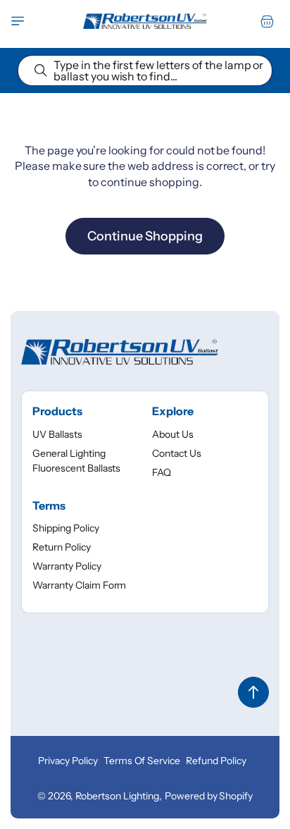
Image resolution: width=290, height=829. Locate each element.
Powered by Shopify (209, 796)
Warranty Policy (66, 566)
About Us (173, 434)
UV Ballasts (57, 434)
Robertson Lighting (117, 796)
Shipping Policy (65, 528)
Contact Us (176, 453)
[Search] (41, 70)
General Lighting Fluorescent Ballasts (76, 460)
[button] (17, 21)
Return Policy (61, 547)
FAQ (161, 472)
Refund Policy (216, 760)
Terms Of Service (141, 760)
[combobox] (145, 70)
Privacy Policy (68, 760)
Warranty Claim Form (79, 585)
